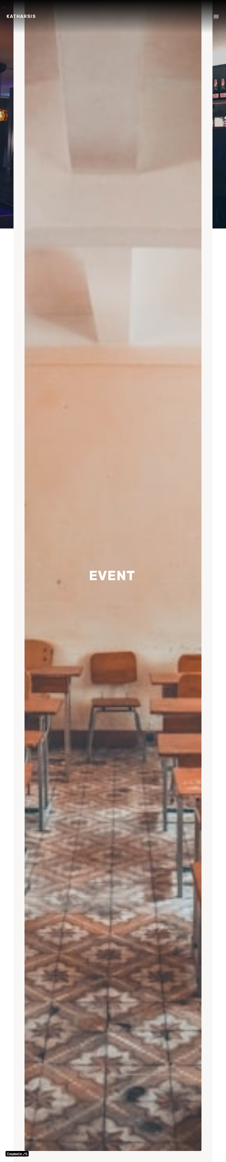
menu (216, 16)
